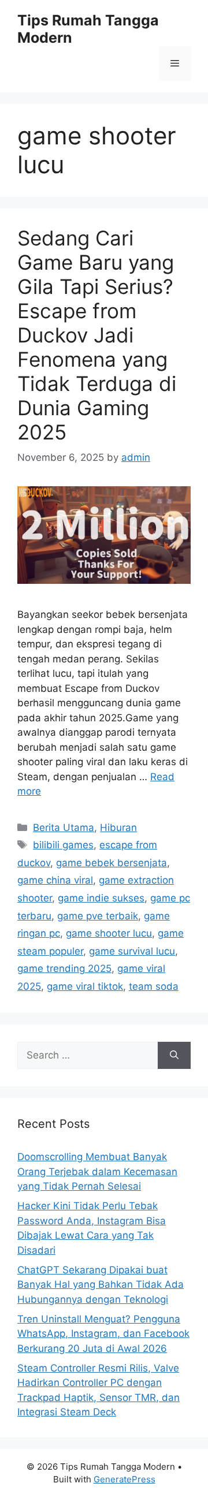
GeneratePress (124, 1479)
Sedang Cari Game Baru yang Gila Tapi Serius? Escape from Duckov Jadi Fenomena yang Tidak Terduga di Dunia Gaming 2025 (96, 335)
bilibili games (63, 845)
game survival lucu (132, 951)
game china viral (55, 880)
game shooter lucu (109, 933)
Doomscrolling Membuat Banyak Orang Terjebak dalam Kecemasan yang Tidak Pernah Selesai (97, 1171)
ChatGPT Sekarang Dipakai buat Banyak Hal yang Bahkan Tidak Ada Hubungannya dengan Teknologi (100, 1284)
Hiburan (118, 827)
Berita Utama (63, 827)
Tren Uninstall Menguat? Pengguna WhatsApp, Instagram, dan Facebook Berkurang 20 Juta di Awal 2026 (103, 1333)
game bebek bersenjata (111, 863)
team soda (154, 986)
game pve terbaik (97, 916)
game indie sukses (101, 898)
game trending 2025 (64, 968)
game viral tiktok (85, 986)
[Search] (174, 1056)
